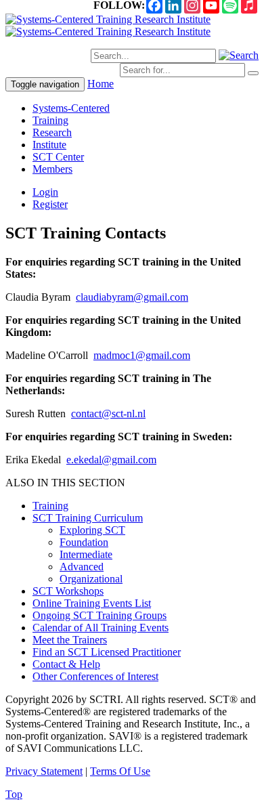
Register (50, 204)
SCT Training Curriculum (87, 518)
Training (50, 120)
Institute (49, 144)
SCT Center (58, 157)
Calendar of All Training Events (100, 627)
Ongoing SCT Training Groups (99, 615)
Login (45, 192)
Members (52, 169)
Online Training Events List (91, 603)
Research (52, 132)
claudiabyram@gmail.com (132, 297)
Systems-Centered (71, 108)
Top (13, 794)
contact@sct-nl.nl (108, 413)
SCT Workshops (68, 591)
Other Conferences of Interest (95, 676)
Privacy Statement (44, 771)
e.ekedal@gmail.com (111, 459)
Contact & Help (66, 664)
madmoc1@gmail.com (141, 355)
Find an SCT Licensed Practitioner (106, 652)
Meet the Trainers (69, 639)
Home (100, 83)
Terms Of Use (120, 771)
